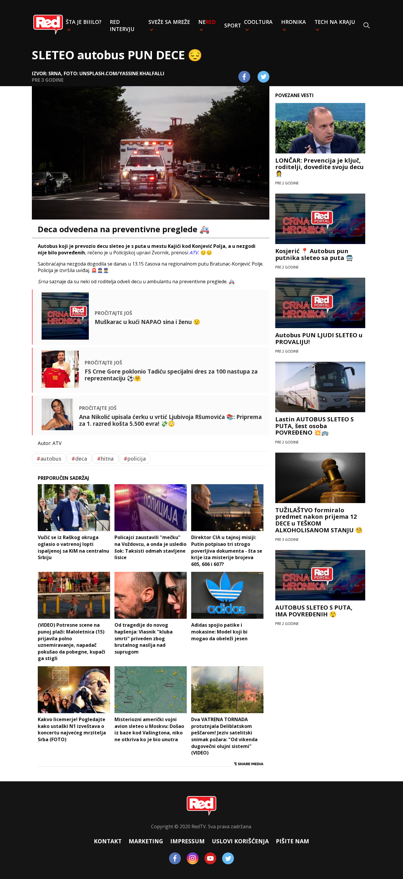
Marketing (146, 841)
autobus (49, 458)
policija (135, 458)
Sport (232, 25)
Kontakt (108, 841)
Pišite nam (292, 841)
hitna (105, 458)
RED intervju (122, 25)
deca (79, 458)
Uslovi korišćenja (240, 841)
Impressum (187, 841)
